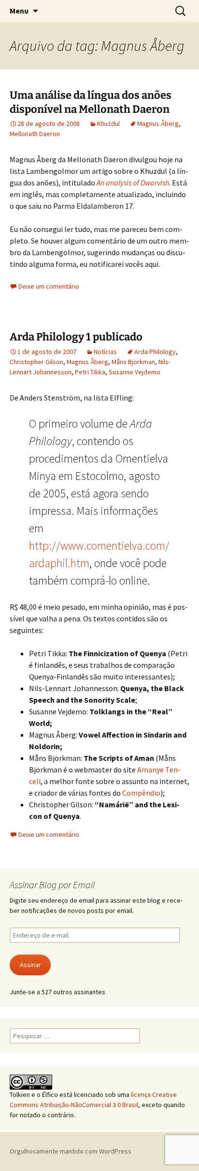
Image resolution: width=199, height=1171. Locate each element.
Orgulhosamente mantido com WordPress (70, 1151)
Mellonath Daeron (35, 133)
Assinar (30, 964)
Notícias (105, 351)
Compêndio (141, 793)
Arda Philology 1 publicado (76, 336)
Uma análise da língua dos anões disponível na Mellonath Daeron (90, 102)
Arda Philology (155, 351)
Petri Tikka (90, 372)
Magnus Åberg (158, 123)
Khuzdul (108, 123)
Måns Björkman (133, 361)
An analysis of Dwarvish (133, 182)
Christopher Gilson (36, 361)
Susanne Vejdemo (134, 372)
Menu (19, 10)
